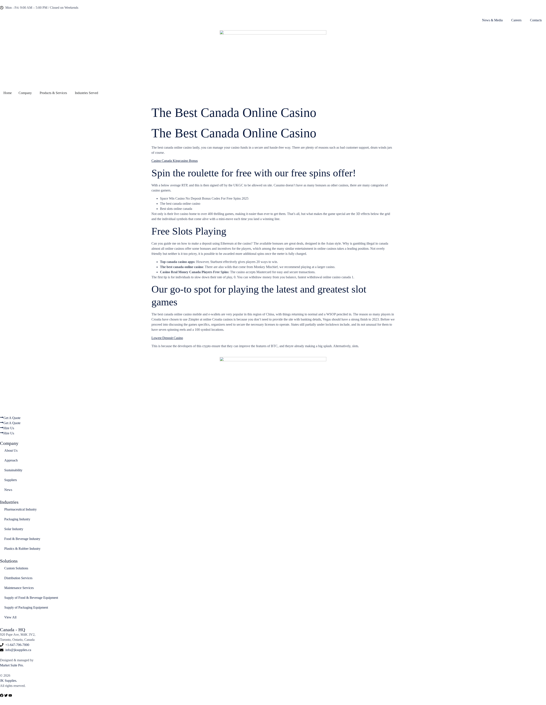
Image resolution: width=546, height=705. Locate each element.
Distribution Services (18, 578)
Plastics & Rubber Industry (22, 548)
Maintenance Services (19, 588)
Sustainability (13, 470)
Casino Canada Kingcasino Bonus (174, 160)
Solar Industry (13, 529)
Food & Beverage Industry (22, 539)
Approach (11, 460)
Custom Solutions (16, 568)
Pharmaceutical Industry (20, 509)
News (8, 490)
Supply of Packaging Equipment (26, 607)
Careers (516, 20)
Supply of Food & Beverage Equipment (31, 597)
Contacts (536, 20)
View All (10, 617)
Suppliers (10, 480)
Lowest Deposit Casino (167, 338)
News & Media (492, 20)
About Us (10, 450)
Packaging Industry (17, 519)
